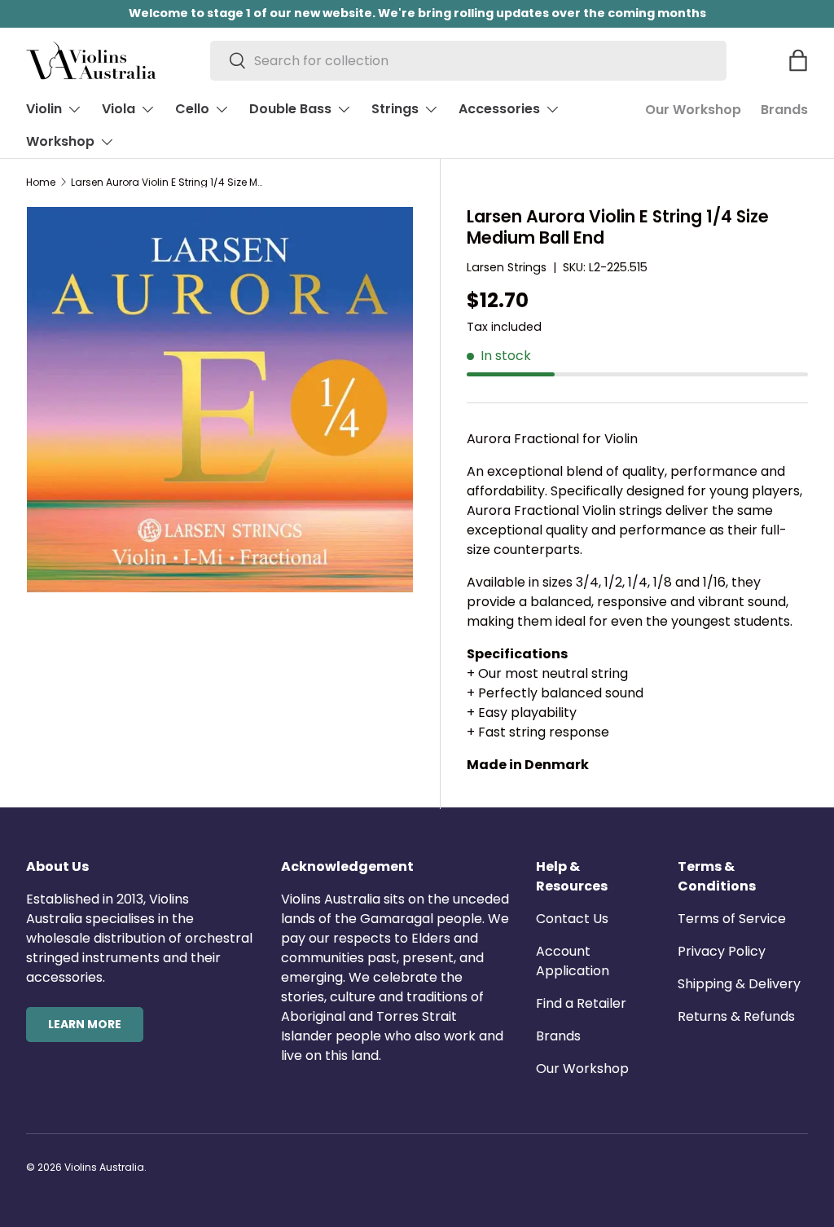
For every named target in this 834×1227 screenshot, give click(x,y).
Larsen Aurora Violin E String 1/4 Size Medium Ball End (168, 182)
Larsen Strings (506, 267)
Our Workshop (693, 109)
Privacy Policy (722, 951)
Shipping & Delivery (739, 983)
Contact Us (572, 918)
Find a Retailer (581, 1003)
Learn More (84, 1024)
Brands (784, 109)
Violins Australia (104, 1167)
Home (40, 182)
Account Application (572, 961)
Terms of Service (732, 918)
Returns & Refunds (736, 1016)
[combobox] (468, 61)
